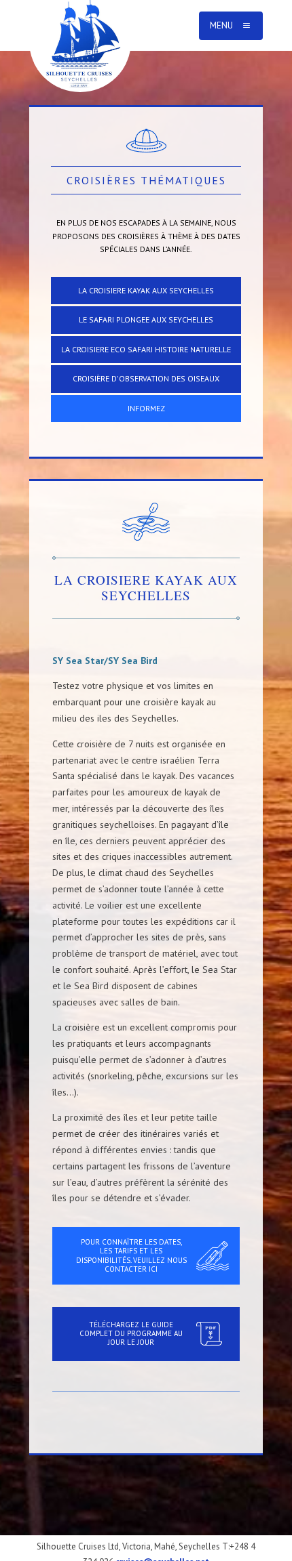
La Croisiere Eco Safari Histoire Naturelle (146, 349)
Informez (146, 408)
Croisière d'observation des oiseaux (146, 378)
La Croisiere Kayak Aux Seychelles (146, 290)
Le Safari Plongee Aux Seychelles (146, 319)
